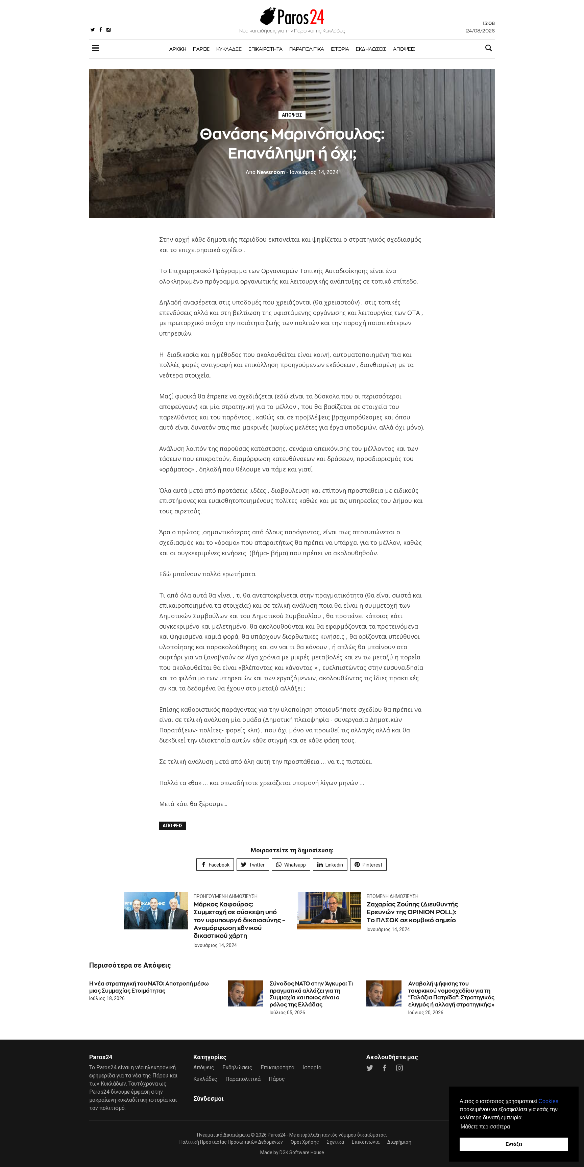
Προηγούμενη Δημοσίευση (226, 896)
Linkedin (334, 865)
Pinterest (372, 865)
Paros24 (277, 1135)
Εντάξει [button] (514, 1144)
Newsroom (265, 172)
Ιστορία (340, 48)
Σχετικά (335, 1142)
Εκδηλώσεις (371, 48)
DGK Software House (301, 1152)
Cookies (548, 1101)
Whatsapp (295, 865)
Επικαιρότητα (265, 48)
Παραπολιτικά (306, 48)
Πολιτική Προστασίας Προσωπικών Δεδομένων (231, 1142)
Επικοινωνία (366, 1142)
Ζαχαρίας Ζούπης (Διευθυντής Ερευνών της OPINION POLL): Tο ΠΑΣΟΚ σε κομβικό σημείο (412, 912)
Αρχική (177, 48)
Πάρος (201, 48)
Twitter (257, 865)
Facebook (219, 865)
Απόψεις (404, 48)
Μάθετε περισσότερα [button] (485, 1126)
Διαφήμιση (399, 1142)
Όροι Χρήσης (305, 1142)
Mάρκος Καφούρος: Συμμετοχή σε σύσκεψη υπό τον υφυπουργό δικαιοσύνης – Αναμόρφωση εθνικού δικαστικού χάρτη (240, 920)
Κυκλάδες (229, 48)
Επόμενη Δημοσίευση (392, 896)
